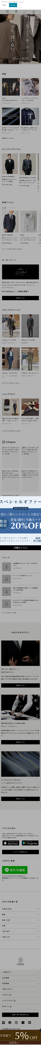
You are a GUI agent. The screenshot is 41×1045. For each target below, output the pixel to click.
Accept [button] (13, 5)
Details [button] (21, 1)
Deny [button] (4, 5)
